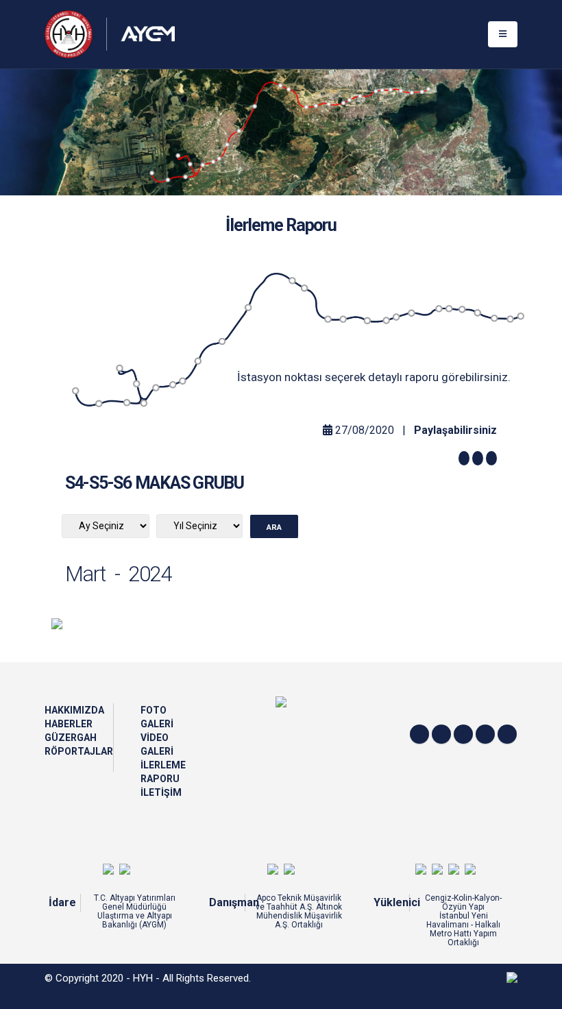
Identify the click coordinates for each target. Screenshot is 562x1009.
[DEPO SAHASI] (119, 367)
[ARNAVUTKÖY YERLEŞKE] (183, 380)
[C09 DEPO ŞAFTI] (137, 384)
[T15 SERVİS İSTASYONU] (305, 288)
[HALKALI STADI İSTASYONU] (438, 309)
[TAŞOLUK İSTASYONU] (171, 384)
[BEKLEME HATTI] (249, 308)
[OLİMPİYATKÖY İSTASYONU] (397, 317)
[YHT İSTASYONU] (74, 392)
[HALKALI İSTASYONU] (508, 319)
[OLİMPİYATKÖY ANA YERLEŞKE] (386, 321)
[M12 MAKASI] (343, 319)
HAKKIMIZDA (74, 710)
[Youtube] (507, 734)
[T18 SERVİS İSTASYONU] (477, 312)
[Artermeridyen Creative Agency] (511, 977)
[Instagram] (463, 734)
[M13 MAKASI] (463, 309)
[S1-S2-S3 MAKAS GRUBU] (126, 403)
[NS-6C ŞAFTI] (520, 317)
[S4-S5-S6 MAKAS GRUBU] (155, 387)
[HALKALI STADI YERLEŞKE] (450, 309)
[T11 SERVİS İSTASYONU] (99, 403)
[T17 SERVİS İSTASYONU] (411, 313)
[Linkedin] (485, 734)
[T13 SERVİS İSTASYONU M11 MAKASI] (197, 362)
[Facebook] (441, 734)
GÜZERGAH (71, 737)
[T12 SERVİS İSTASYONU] (144, 403)
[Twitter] (419, 734)
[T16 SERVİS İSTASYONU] (368, 321)
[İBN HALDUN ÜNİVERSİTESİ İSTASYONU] (291, 282)
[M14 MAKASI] (495, 318)
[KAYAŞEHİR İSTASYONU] (328, 319)
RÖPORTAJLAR (79, 751)
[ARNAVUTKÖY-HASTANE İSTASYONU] (221, 341)
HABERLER (69, 723)
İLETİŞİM (161, 792)
